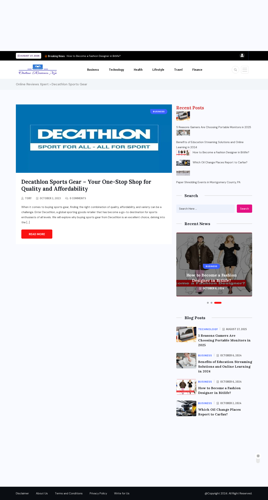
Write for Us (121, 493)
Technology (116, 69)
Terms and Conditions (69, 493)
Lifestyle (158, 69)
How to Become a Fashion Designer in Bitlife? (94, 56)
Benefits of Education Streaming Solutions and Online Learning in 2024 (210, 144)
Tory (28, 198)
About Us (42, 493)
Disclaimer (22, 493)
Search (244, 209)
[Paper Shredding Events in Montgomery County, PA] (183, 173)
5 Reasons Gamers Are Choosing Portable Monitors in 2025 (213, 127)
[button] (208, 303)
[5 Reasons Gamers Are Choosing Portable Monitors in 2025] (183, 115)
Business (93, 69)
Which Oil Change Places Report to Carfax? (220, 162)
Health (138, 69)
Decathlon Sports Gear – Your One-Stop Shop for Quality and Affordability (86, 185)
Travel (178, 69)
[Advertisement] (109, 25)
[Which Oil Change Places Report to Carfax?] (183, 163)
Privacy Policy (98, 493)
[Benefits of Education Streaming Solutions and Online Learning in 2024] (183, 133)
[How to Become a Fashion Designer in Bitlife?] (183, 153)
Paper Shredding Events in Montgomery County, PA (208, 182)
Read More (37, 234)
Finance (197, 69)
